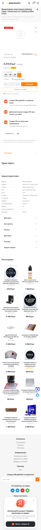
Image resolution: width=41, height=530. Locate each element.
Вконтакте (13, 490)
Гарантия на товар (20, 459)
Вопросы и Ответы (20, 462)
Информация (20, 452)
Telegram (18, 490)
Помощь (20, 466)
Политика (20, 448)
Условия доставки (20, 456)
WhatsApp (27, 490)
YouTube (22, 490)
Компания (20, 439)
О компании (20, 442)
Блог (20, 470)
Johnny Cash (35, 54)
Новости (20, 445)
